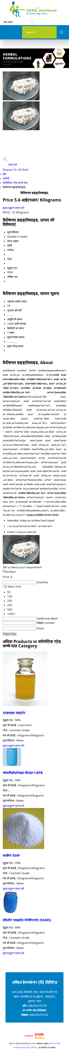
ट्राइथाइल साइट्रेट (14, 712)
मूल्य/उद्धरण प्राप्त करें (13, 208)
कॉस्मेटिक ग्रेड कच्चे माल (15, 182)
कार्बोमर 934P (11, 855)
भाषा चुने (48, 22)
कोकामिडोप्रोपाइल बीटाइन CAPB (23, 772)
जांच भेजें (12, 164)
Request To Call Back (16, 169)
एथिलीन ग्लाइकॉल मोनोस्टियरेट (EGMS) (27, 920)
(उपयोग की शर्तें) (54, 1043)
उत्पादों (6, 178)
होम (4, 174)
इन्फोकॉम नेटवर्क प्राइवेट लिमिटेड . (25, 1047)
